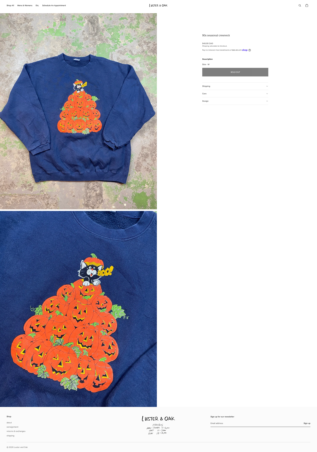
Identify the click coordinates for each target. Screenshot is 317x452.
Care (204, 93)
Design (205, 101)
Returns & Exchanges (16, 431)
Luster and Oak (21, 447)
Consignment (12, 427)
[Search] (299, 5)
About (9, 422)
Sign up (307, 423)
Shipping (206, 86)
